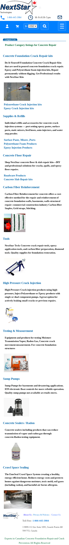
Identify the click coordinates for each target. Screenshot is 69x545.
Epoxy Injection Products (18, 147)
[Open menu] (62, 26)
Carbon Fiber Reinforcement (21, 187)
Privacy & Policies (41, 515)
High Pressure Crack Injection (22, 283)
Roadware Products (15, 175)
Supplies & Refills (14, 116)
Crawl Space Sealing (16, 467)
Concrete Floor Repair (17, 155)
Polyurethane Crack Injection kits (23, 104)
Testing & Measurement (18, 330)
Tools (6, 238)
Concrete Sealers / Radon (19, 423)
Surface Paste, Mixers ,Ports (19, 140)
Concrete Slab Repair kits (18, 179)
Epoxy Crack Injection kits (19, 108)
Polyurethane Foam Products (20, 143)
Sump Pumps (11, 378)
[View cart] (17, 26)
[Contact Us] (59, 17)
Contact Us (56, 515)
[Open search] (45, 26)
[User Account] (7, 26)
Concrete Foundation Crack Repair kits (28, 55)
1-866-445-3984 (14, 17)
